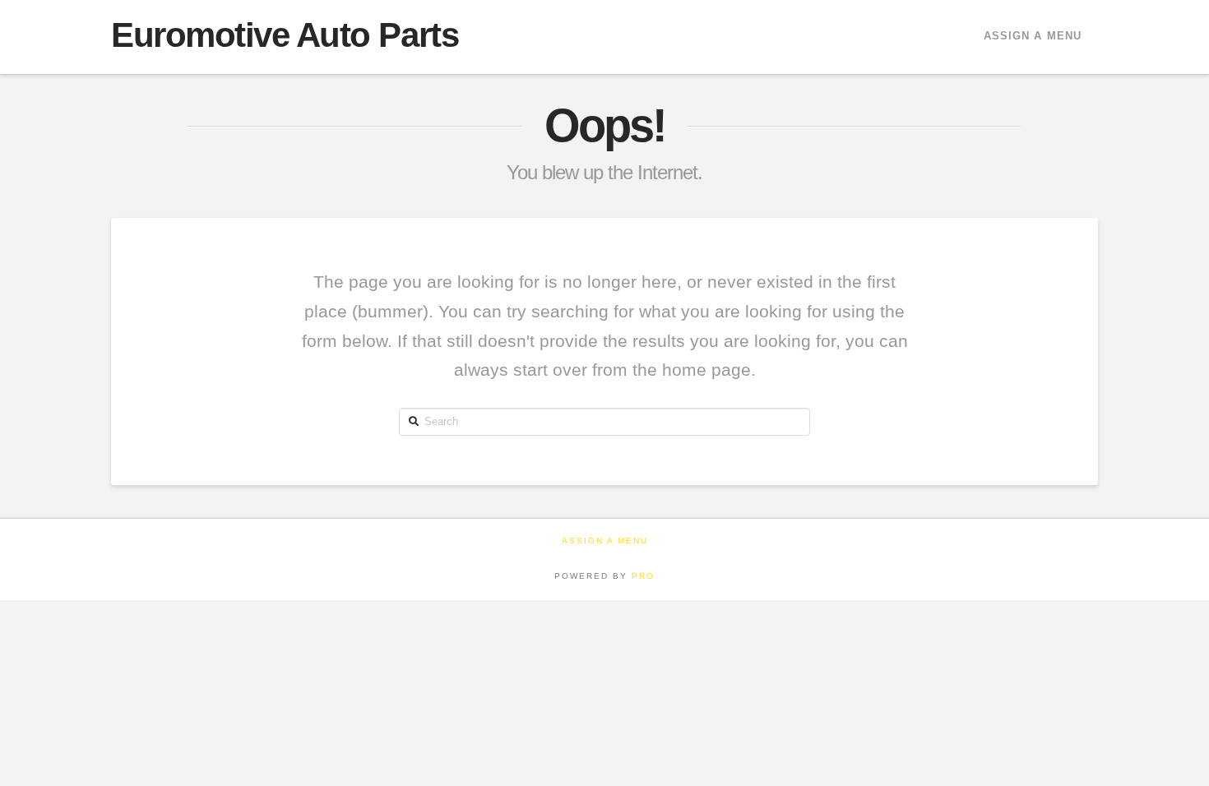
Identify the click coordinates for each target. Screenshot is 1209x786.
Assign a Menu (1033, 36)
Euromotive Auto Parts (284, 35)
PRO (643, 575)
